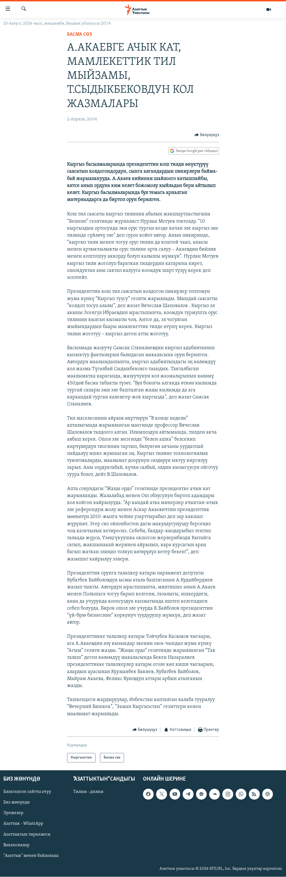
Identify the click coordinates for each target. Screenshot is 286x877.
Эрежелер (13, 813)
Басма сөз (79, 34)
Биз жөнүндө (16, 802)
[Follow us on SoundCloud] (214, 794)
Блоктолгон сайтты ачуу (27, 792)
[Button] (206, 135)
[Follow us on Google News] (201, 794)
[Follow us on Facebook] (148, 794)
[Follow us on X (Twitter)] (161, 794)
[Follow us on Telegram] (188, 794)
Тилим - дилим (88, 792)
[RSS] (254, 794)
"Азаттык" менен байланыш (31, 856)
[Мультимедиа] (268, 9)
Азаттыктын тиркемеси (27, 834)
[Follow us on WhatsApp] (241, 794)
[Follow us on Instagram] (227, 794)
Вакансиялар (16, 845)
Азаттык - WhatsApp (23, 824)
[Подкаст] (267, 794)
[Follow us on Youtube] (175, 794)
